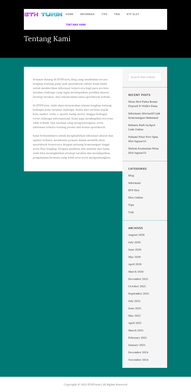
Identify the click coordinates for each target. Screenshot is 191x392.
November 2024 (138, 359)
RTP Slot (133, 190)
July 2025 (134, 301)
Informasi (134, 183)
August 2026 (136, 234)
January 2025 (136, 345)
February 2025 (137, 337)
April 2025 (134, 323)
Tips (131, 205)
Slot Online (135, 197)
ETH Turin (43, 14)
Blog (131, 175)
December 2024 (138, 352)
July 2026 (134, 242)
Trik (131, 212)
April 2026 (135, 264)
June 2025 (134, 308)
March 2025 (135, 330)
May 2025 (134, 315)
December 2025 (138, 279)
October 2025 (137, 286)
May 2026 (134, 257)
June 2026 (134, 249)
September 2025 (138, 293)
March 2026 (136, 271)
